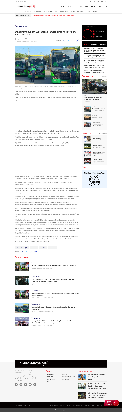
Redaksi (95, 11)
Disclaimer (95, 405)
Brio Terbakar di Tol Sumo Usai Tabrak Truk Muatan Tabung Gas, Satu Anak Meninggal (97, 395)
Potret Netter (50, 379)
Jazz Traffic (80, 11)
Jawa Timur (34, 248)
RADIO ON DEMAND (100, 34)
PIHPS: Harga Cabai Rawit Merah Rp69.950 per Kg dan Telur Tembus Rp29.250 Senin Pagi (94, 50)
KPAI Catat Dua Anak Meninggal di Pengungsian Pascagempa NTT (94, 61)
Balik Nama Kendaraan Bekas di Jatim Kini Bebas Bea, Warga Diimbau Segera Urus (97, 386)
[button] (106, 6)
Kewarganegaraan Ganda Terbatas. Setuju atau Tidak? (99, 153)
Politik (55, 11)
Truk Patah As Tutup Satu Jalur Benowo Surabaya (98, 109)
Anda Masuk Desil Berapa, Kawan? (97, 139)
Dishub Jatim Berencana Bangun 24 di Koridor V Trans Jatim (54, 265)
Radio (100, 6)
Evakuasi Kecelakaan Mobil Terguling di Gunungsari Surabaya (93, 100)
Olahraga (72, 11)
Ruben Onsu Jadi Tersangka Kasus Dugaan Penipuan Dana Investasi (97, 377)
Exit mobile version (61, 410)
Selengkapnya (103, 76)
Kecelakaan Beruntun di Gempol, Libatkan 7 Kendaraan (98, 125)
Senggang (88, 11)
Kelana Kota (37, 11)
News (69, 6)
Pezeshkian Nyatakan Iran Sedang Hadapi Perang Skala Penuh (94, 56)
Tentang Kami (28, 11)
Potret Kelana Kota (81, 6)
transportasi (52, 248)
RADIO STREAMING (100, 31)
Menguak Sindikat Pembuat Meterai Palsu (99, 146)
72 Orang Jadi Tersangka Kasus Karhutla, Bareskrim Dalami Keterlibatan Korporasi (53, 15)
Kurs (48, 381)
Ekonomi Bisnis (64, 11)
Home (63, 6)
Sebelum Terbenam (97, 117)
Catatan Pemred (47, 11)
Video (93, 6)
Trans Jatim (43, 248)
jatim (26, 248)
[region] (28, 21)
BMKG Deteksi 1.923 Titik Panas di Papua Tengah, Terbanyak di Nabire (94, 66)
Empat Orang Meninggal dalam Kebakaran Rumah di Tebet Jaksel (94, 71)
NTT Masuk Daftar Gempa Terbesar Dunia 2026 (98, 161)
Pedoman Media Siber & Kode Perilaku (71, 405)
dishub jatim (19, 248)
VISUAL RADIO (99, 36)
